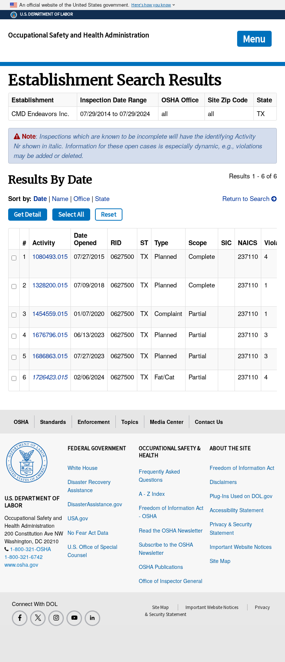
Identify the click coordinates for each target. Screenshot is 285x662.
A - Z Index (152, 493)
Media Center (166, 421)
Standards (53, 421)
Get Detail (27, 214)
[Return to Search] (274, 198)
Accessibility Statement (236, 510)
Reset (109, 214)
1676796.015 (50, 334)
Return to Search (245, 198)
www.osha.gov (21, 564)
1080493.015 (50, 256)
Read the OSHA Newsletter (171, 530)
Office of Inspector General (170, 580)
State (102, 198)
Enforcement (94, 421)
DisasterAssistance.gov (95, 504)
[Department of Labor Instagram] (56, 618)
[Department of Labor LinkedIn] (92, 618)
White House (83, 467)
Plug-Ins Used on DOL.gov (241, 496)
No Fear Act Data (88, 532)
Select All (71, 214)
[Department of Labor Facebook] (19, 618)
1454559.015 (50, 313)
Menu (254, 38)
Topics (129, 421)
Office (81, 198)
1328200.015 (50, 284)
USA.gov (78, 518)
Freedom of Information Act (242, 467)
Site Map (220, 560)
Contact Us (209, 421)
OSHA (21, 421)
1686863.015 (50, 355)
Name (60, 198)
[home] (26, 460)
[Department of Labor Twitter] (38, 618)
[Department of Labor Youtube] (74, 618)
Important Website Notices (241, 546)
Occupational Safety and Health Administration (78, 34)
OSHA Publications (161, 566)
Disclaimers (223, 481)
